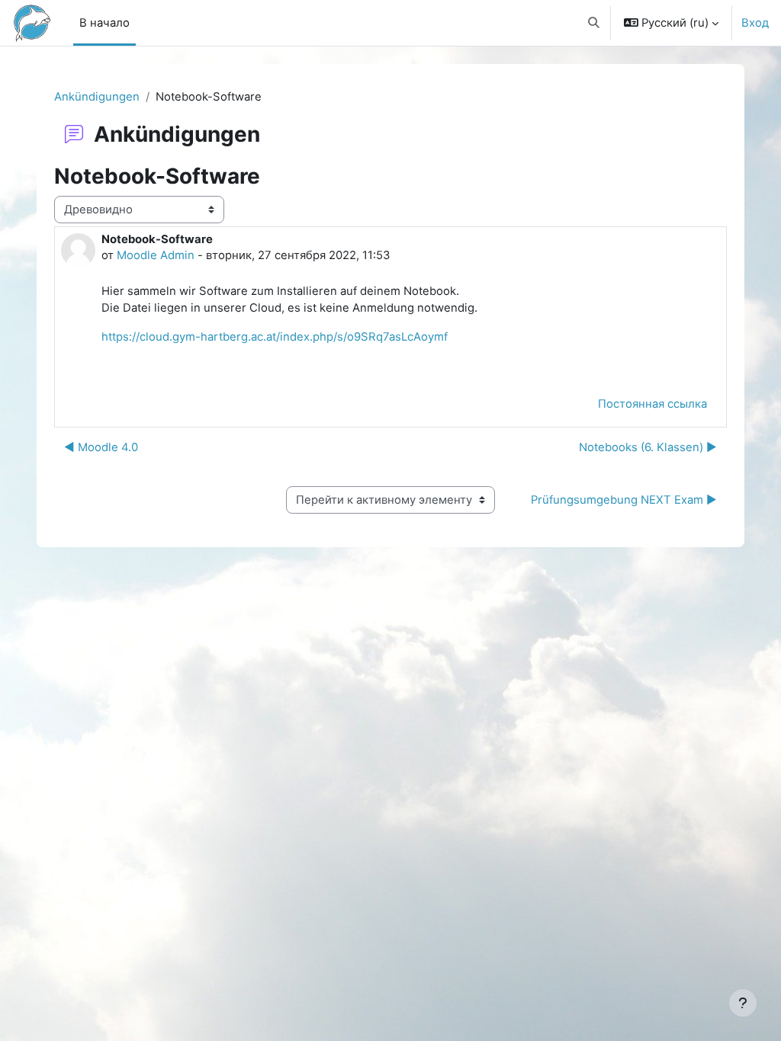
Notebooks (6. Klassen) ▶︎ (648, 447)
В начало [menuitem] (104, 23)
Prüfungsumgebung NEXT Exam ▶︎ (624, 500)
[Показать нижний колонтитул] (743, 1003)
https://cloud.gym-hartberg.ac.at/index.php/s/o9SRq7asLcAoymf (274, 337)
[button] (594, 23)
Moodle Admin (155, 255)
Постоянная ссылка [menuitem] (652, 404)
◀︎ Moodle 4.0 (101, 447)
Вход (755, 23)
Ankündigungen (97, 97)
